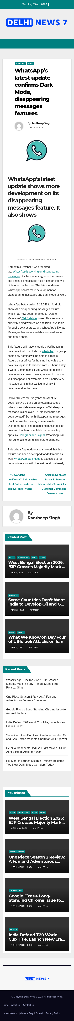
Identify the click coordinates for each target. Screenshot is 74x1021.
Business (20, 64)
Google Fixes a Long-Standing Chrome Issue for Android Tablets (36, 900)
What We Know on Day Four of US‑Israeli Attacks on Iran (37, 639)
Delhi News (23, 558)
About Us (15, 1005)
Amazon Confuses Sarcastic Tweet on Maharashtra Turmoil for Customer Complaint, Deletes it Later (52, 484)
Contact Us (28, 1005)
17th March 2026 (22, 867)
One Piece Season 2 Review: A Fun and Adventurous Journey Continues (37, 861)
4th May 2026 (19, 828)
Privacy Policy (53, 1013)
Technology (16, 890)
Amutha (33, 572)
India (34, 558)
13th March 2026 (22, 945)
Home (5, 1005)
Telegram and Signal (32, 435)
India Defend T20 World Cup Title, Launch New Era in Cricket (35, 939)
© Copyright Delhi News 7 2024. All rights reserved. (37, 996)
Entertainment (17, 852)
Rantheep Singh (41, 123)
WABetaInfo (29, 318)
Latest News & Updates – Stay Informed (23, 1013)
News (30, 64)
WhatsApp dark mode (27, 458)
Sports (13, 929)
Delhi (11, 558)
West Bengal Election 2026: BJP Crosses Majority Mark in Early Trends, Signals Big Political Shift (32, 684)
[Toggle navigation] (68, 43)
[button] (62, 43)
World (21, 632)
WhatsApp (48, 351)
